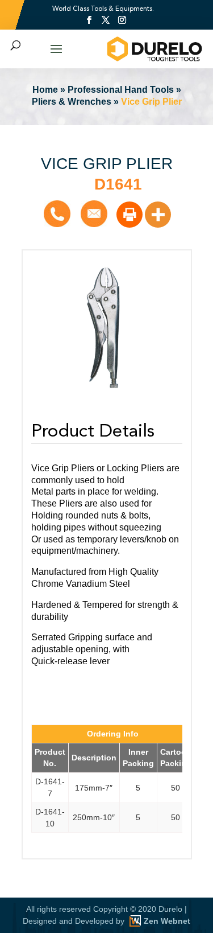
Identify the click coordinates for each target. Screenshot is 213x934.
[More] (158, 214)
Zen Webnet (167, 920)
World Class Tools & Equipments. (103, 8)
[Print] (129, 214)
